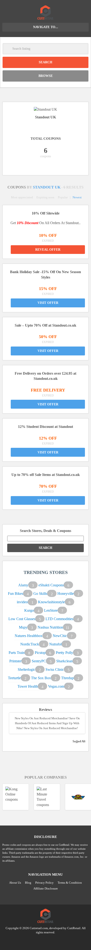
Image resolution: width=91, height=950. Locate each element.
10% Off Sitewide (46, 213)
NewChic (60, 636)
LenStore (51, 610)
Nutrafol (55, 644)
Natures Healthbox (28, 636)
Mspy (23, 627)
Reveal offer (47, 249)
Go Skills (40, 594)
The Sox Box (41, 678)
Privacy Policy (44, 882)
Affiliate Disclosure (45, 888)
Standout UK (47, 187)
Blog (28, 882)
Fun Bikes (15, 594)
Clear (83, 49)
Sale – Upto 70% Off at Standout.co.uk (45, 325)
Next (50, 816)
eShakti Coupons (51, 585)
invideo (22, 602)
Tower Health (28, 686)
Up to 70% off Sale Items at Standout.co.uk (45, 475)
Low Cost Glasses (21, 619)
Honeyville (65, 594)
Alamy (23, 585)
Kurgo (29, 610)
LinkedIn (45, 940)
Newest (77, 197)
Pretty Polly (64, 653)
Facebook (54, 940)
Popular (63, 197)
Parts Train (16, 653)
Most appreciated (22, 197)
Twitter (36, 940)
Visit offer (48, 303)
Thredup (67, 678)
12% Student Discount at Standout (45, 427)
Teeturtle (14, 678)
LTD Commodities (59, 619)
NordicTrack (29, 644)
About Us (15, 882)
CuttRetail (73, 928)
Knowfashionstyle (51, 602)
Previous (40, 816)
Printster (15, 661)
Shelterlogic (26, 669)
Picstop (40, 653)
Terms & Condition (70, 882)
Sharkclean (64, 661)
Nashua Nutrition (50, 627)
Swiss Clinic (55, 669)
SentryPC (39, 661)
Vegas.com (56, 686)
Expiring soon (45, 197)
